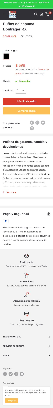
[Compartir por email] (32, 128)
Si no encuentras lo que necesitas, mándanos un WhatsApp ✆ (26, 4)
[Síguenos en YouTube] (22, 374)
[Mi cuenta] (41, 14)
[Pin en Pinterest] (37, 122)
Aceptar (11, 400)
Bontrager (9, 36)
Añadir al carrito (26, 101)
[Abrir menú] (4, 14)
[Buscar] (36, 14)
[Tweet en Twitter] (43, 122)
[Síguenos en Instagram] (16, 374)
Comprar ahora (27, 110)
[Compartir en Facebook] (32, 122)
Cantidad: (8, 90)
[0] (47, 14)
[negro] (6, 56)
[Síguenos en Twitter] (11, 374)
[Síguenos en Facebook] (5, 374)
